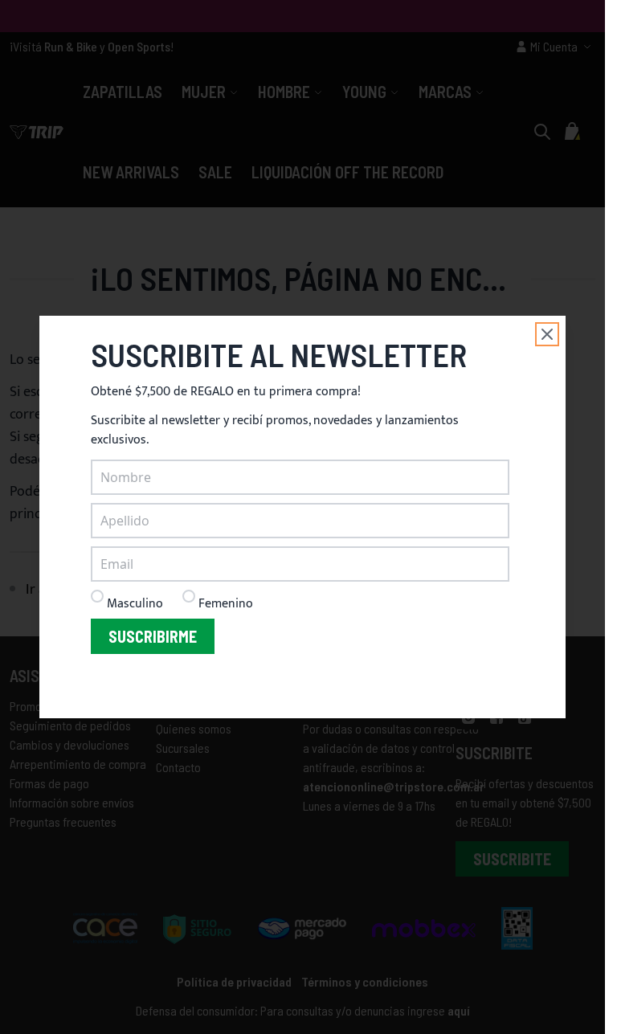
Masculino (135, 604)
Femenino (225, 604)
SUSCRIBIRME (152, 636)
